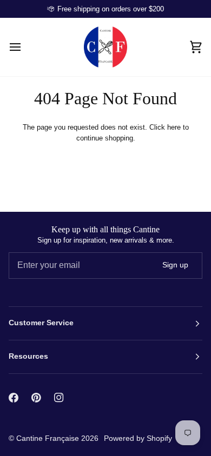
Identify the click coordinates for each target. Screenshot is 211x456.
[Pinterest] (36, 398)
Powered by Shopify (138, 438)
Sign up (175, 265)
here (174, 127)
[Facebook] (13, 398)
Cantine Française (48, 438)
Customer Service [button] (41, 323)
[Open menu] (25, 47)
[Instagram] (59, 398)
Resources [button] (28, 356)
